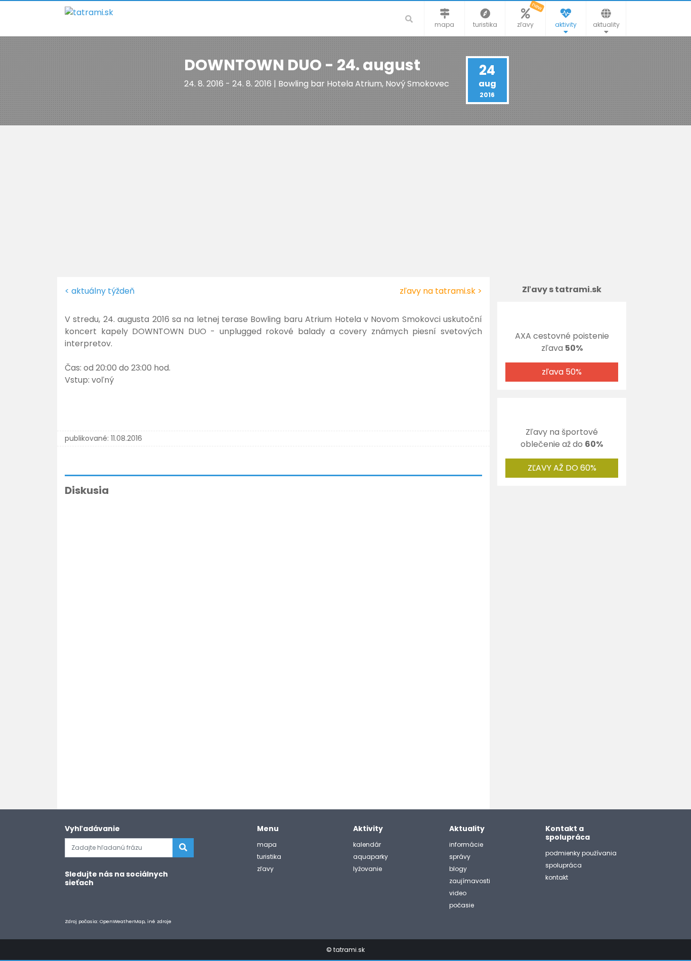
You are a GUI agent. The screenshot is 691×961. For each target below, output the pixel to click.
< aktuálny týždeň (100, 291)
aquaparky (370, 856)
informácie (466, 844)
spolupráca (563, 865)
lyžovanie (367, 868)
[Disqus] (273, 643)
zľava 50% (562, 372)
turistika (269, 856)
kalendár (367, 844)
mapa (267, 844)
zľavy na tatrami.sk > (441, 291)
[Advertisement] (345, 201)
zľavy (265, 868)
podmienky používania (581, 853)
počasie (461, 905)
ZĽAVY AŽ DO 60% (562, 468)
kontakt (556, 877)
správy (459, 856)
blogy (458, 868)
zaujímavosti (469, 881)
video (457, 893)
